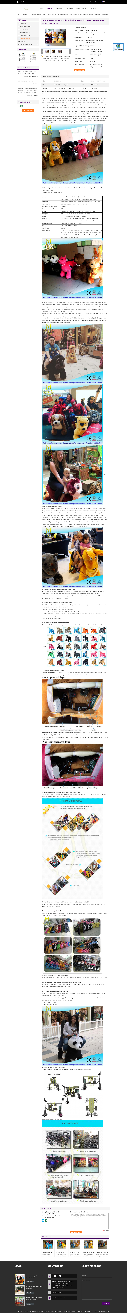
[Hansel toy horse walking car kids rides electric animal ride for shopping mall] (75, 1244)
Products (49, 8)
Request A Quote (95, 2)
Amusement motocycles (25, 26)
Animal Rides (22, 23)
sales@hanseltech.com (26, 2)
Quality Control (81, 8)
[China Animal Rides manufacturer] (27, 7)
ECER (68, 1313)
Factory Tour (69, 8)
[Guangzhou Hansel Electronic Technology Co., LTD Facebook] (55, 1275)
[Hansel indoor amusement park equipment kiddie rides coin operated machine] (61, 1244)
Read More (30, 1281)
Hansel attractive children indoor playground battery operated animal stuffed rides (47, 1256)
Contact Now (80, 70)
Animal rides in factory (35, 14)
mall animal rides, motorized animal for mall (34, 1276)
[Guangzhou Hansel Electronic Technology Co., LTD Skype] (43, 1220)
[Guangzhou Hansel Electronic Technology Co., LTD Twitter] (60, 1275)
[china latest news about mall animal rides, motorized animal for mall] (19, 1279)
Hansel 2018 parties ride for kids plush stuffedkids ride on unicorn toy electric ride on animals (89, 1256)
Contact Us (92, 8)
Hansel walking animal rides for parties (34, 1287)
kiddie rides (21, 41)
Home (41, 8)
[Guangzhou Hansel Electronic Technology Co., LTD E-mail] (46, 1220)
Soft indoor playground (25, 44)
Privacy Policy (22, 1311)
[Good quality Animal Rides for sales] (22, 57)
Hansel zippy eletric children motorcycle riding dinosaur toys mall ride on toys (102, 1255)
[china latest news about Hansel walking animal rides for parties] (19, 1290)
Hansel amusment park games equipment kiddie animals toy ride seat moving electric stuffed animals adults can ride (57, 58)
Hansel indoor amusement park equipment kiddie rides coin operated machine (61, 1256)
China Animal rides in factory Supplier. (38, 1311)
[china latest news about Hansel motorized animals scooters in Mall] (19, 1301)
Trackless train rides (24, 32)
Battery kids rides (23, 29)
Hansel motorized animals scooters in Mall (34, 1298)
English (106, 2)
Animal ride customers (24, 35)
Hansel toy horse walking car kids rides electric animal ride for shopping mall (75, 1256)
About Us (59, 8)
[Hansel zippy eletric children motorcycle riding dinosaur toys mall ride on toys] (102, 1244)
